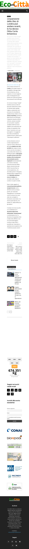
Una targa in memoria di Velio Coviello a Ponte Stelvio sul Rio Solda (10, 247)
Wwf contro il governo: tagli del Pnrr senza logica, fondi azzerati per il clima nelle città (18, 250)
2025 (12, 363)
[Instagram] (12, 390)
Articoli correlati (11, 267)
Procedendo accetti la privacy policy (14, 418)
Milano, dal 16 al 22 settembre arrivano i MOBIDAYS (18, 305)
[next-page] (11, 312)
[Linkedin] (15, 236)
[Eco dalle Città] (14, 4)
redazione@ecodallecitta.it (14, 532)
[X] (11, 236)
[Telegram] (19, 390)
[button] (2, 11)
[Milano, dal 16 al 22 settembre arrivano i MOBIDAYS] (10, 303)
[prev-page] (8, 312)
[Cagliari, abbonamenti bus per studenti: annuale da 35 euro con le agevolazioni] (10, 288)
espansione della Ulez (13, 84)
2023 (14, 359)
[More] (18, 236)
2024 (19, 359)
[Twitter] (8, 394)
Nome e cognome (10, 408)
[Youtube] (12, 394)
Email (8, 413)
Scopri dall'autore (12, 269)
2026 (17, 363)
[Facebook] (8, 236)
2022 (9, 359)
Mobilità (8, 14)
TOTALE (14, 366)
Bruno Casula (10, 70)
